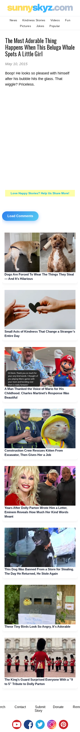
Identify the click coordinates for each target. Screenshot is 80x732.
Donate (58, 707)
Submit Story (40, 708)
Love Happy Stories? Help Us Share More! (40, 193)
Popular (54, 26)
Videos (55, 20)
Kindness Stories (33, 20)
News (13, 20)
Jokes (40, 26)
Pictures (25, 26)
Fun (67, 20)
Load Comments (20, 216)
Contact (20, 707)
